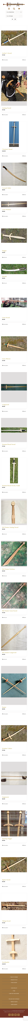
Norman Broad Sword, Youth (11, 485)
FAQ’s (14, 990)
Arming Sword (6, 108)
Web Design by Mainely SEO (18, 1011)
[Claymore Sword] (14, 134)
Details (24, 59)
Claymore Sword (7, 149)
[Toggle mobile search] (14, 9)
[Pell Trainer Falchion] (14, 554)
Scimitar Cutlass (7, 748)
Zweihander (5, 962)
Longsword (5, 404)
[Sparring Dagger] (14, 823)
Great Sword (6, 317)
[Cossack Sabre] (14, 174)
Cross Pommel (6, 209)
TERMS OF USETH (14, 1001)
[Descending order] (21, 12)
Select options (5, 59)
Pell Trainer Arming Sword (10, 527)
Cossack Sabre (6, 188)
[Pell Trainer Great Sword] (14, 595)
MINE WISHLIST (14, 988)
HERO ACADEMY (14, 1004)
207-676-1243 (10, 1011)
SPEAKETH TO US (14, 979)
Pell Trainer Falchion (8, 569)
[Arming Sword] (14, 86)
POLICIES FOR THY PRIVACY (14, 999)
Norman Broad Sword (8, 444)
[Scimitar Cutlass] (14, 733)
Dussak (4, 276)
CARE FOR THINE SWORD (14, 993)
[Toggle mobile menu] (9, 9)
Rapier (4, 707)
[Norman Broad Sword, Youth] (14, 470)
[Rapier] (14, 685)
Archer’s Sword (7, 53)
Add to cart (5, 257)
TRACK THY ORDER (14, 977)
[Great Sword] (14, 302)
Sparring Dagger (7, 838)
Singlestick (5, 797)
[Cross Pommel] (14, 204)
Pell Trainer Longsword (9, 652)
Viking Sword (6, 921)
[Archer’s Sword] (14, 38)
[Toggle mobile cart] (19, 9)
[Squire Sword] (14, 864)
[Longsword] (14, 387)
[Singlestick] (14, 778)
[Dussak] (14, 269)
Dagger (4, 250)
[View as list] (15, 19)
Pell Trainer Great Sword (9, 611)
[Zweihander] (14, 947)
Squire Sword (6, 880)
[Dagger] (14, 235)
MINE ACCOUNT (14, 982)
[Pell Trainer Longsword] (14, 637)
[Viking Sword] (14, 906)
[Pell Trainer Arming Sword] (14, 512)
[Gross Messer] (14, 343)
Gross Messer (6, 359)
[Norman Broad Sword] (14, 430)
